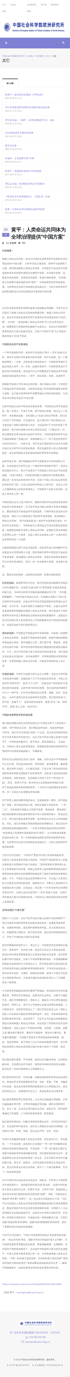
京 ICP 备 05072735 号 (19, 1365)
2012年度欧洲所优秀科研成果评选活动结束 (27, 107)
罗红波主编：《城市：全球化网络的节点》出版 (29, 120)
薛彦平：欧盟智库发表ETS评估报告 (23, 171)
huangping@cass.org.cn (30, 1292)
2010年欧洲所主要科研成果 (19, 132)
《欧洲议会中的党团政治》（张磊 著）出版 (27, 196)
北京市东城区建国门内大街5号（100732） (38, 1332)
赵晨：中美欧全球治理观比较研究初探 (25, 209)
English (13, 4)
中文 (4, 4)
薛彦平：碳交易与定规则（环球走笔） (25, 94)
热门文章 (10, 83)
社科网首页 (31, 4)
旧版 (4, 11)
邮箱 (29, 11)
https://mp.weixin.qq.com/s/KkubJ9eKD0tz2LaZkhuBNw (32, 1284)
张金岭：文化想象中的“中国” (20, 158)
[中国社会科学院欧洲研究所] (35, 26)
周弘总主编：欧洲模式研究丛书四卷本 (25, 183)
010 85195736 (37, 1337)
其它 (48, 56)
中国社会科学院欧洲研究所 (13, 56)
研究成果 (39, 56)
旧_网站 (30, 56)
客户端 (43, 4)
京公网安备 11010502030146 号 (48, 1365)
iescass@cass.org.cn (37, 1341)
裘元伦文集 (11, 145)
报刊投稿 (54, 4)
